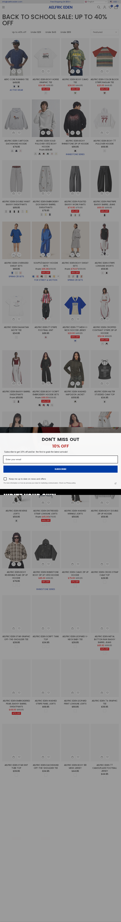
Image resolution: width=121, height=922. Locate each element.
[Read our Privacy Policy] (115, 483)
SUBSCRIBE (60, 469)
